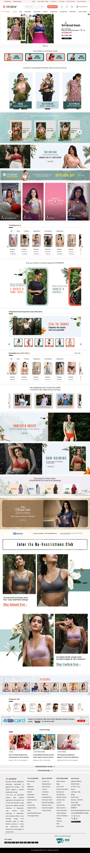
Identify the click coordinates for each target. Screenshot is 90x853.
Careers (59, 818)
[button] (42, 7)
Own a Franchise (81, 1)
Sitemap (59, 821)
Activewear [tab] (48, 231)
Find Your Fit (60, 787)
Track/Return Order (42, 1)
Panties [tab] (26, 231)
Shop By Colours (61, 797)
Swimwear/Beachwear (34, 813)
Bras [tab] (18, 231)
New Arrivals (31, 781)
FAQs (58, 824)
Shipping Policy (46, 784)
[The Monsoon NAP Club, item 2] (65, 401)
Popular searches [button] (44, 770)
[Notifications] (62, 7)
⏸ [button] (88, 14)
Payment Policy (46, 805)
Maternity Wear (32, 800)
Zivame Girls (31, 805)
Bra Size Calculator (62, 789)
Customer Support (47, 808)
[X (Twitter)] (74, 816)
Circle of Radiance (62, 816)
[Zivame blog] (72, 818)
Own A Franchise (62, 810)
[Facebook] (72, 816)
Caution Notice (46, 810)
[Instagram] (76, 816)
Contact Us (54, 1)
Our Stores (62, 1)
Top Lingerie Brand (33, 816)
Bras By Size (60, 792)
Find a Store (60, 826)
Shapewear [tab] (59, 231)
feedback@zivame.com (82, 810)
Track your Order (47, 800)
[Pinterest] (79, 816)
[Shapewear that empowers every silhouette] (45, 326)
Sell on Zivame (71, 1)
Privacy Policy (46, 787)
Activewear (30, 789)
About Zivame (61, 781)
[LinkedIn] (76, 818)
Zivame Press (61, 805)
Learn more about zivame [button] (44, 766)
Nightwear (30, 787)
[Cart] (72, 7)
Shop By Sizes (61, 794)
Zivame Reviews (61, 813)
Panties (29, 792)
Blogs (33, 1)
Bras (28, 784)
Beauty (29, 802)
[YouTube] (74, 818)
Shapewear (30, 794)
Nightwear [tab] (37, 231)
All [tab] (11, 231)
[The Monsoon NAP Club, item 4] (22, 401)
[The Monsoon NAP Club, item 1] (43, 401)
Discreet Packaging (48, 802)
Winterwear (30, 797)
